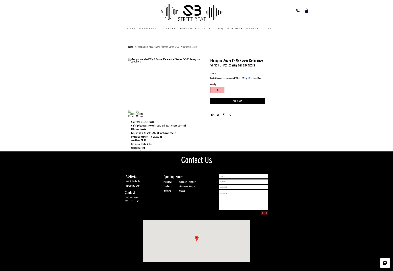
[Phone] (297, 10)
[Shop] (307, 10)
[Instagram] (126, 201)
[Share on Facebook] (212, 115)
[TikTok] (137, 201)
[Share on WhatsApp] (224, 115)
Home (130, 46)
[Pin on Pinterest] (218, 115)
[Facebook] (132, 201)
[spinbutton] (217, 90)
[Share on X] (230, 115)
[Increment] (222, 90)
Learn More (257, 78)
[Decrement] (213, 90)
